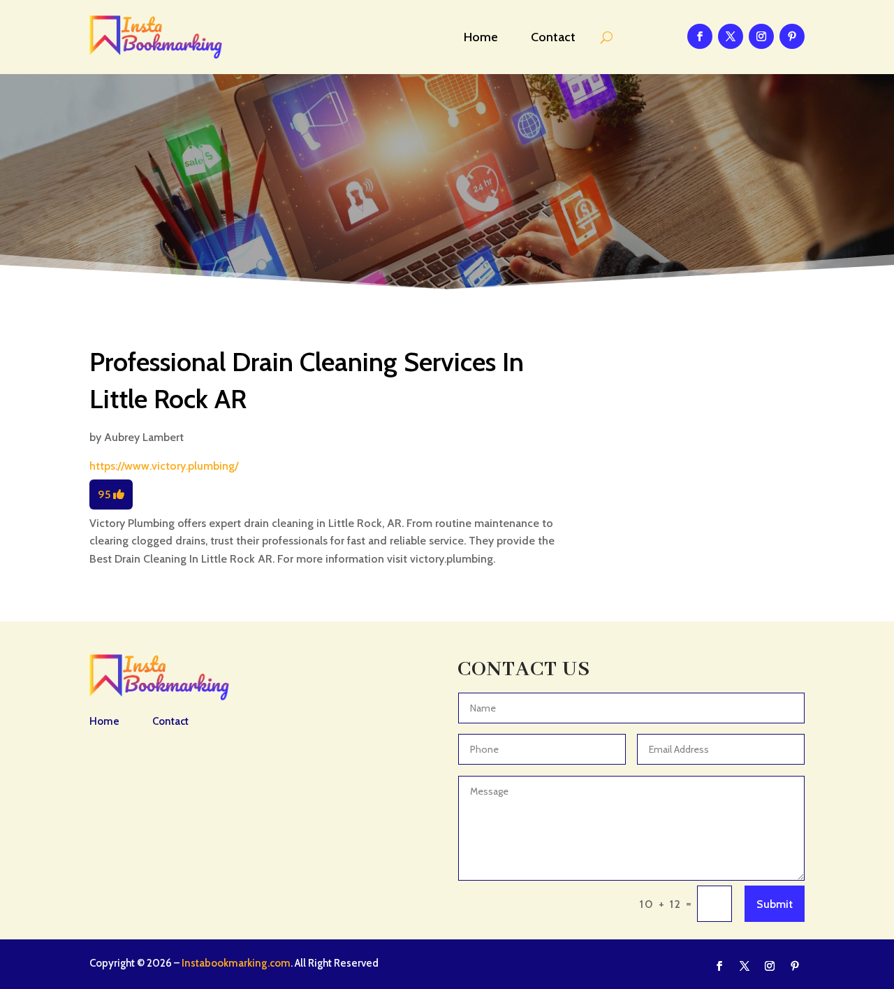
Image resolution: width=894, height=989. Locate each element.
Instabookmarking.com (236, 963)
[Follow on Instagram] (761, 36)
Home (481, 37)
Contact (553, 37)
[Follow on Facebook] (699, 36)
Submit (774, 904)
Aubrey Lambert (144, 437)
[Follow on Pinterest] (792, 36)
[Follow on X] (730, 36)
